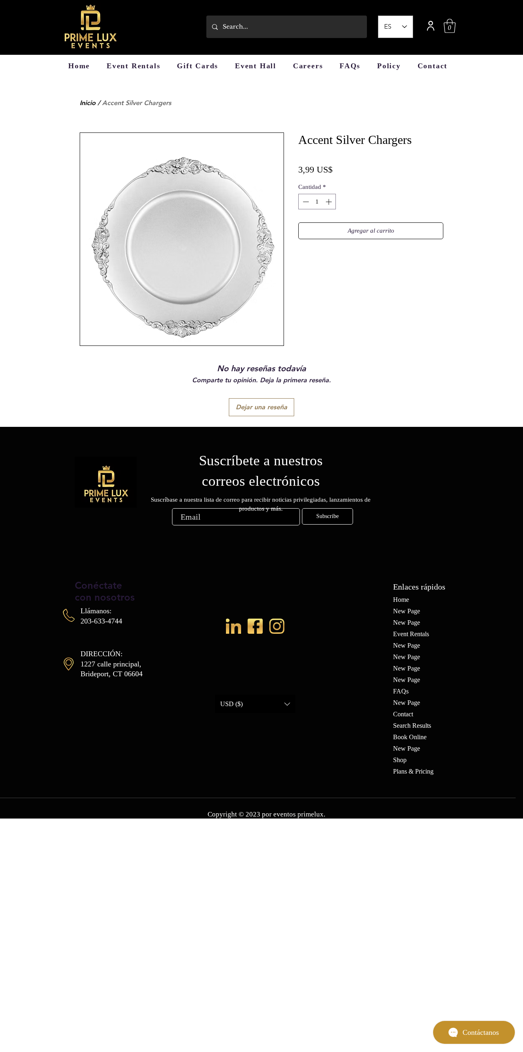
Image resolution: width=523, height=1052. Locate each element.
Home (401, 599)
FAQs (401, 691)
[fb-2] (255, 626)
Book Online (410, 736)
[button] (450, 26)
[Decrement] (305, 201)
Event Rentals (411, 633)
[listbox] (255, 704)
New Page (406, 611)
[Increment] (329, 201)
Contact (403, 714)
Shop (400, 759)
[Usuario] (431, 26)
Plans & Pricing (413, 771)
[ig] (276, 626)
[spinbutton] (317, 201)
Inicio (88, 103)
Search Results (412, 725)
